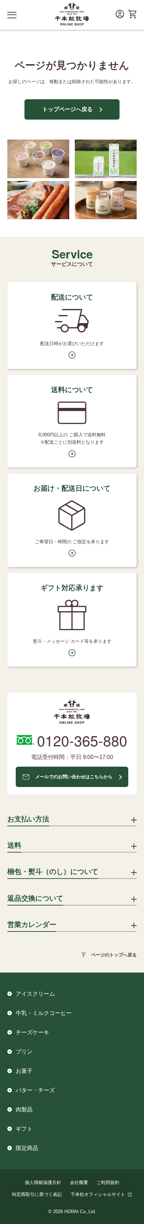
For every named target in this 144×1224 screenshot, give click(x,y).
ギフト (24, 1128)
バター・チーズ (35, 1090)
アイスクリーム (35, 993)
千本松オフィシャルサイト (98, 1194)
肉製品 (24, 1109)
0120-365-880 (82, 740)
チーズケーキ (32, 1032)
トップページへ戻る (67, 109)
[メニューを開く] (11, 14)
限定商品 (27, 1148)
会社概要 (79, 1182)
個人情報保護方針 (43, 1182)
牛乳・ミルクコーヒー (44, 1013)
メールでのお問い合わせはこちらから (74, 776)
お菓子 (24, 1071)
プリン (24, 1051)
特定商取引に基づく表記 (37, 1194)
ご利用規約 (107, 1182)
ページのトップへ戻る (114, 954)
